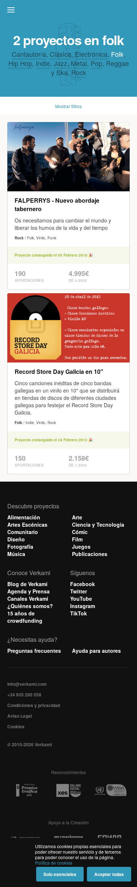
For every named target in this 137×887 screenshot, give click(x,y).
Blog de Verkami (27, 584)
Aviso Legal (19, 716)
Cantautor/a (29, 54)
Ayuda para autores (96, 650)
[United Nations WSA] (110, 790)
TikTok (78, 613)
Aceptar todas (109, 874)
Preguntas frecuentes (34, 650)
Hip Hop (20, 63)
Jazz (60, 63)
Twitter (78, 591)
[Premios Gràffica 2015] (26, 790)
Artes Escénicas (27, 524)
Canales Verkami (27, 598)
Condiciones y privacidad (33, 705)
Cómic (80, 531)
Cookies (15, 726)
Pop (96, 63)
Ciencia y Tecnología (98, 524)
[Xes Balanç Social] (68, 790)
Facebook (82, 584)
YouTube (81, 598)
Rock (78, 72)
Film (77, 539)
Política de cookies (53, 863)
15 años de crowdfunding (24, 617)
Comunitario (22, 531)
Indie (43, 63)
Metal (79, 63)
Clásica (60, 54)
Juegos (81, 546)
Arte (77, 517)
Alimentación (23, 517)
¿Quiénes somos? (30, 606)
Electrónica (91, 54)
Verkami (69, 11)
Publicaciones (89, 553)
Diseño (16, 539)
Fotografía (20, 546)
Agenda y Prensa (28, 591)
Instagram (82, 606)
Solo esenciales (59, 874)
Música (16, 553)
